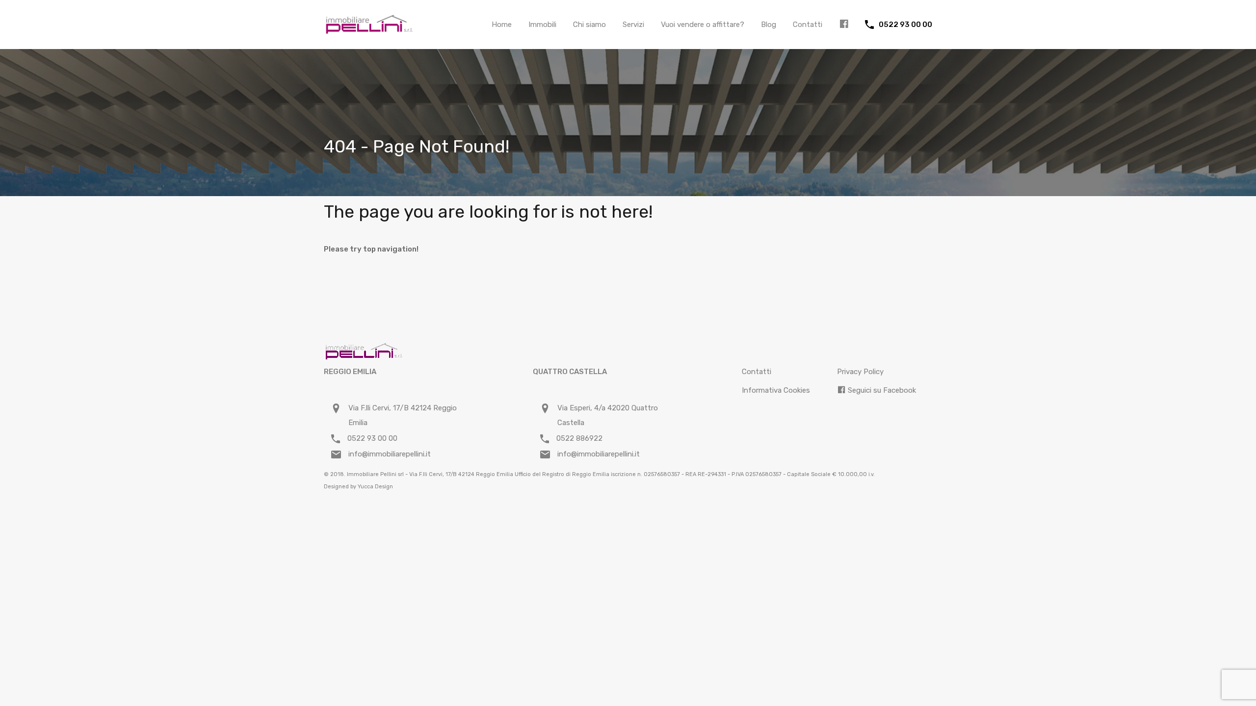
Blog (768, 24)
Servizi (633, 24)
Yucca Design (375, 486)
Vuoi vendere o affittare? (702, 24)
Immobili (542, 24)
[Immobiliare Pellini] (369, 29)
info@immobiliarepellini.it (389, 454)
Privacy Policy (860, 371)
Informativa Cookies (776, 390)
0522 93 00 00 (905, 24)
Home (502, 24)
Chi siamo (589, 24)
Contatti (807, 24)
